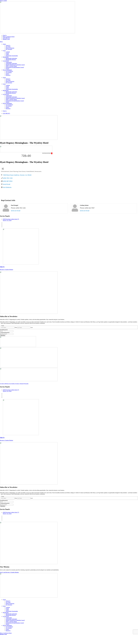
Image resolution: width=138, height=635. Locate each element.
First (16, 327)
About (4, 44)
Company (4, 332)
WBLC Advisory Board (11, 66)
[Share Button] (2, 168)
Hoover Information (7, 70)
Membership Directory (11, 59)
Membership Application (11, 58)
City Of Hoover (9, 71)
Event (4, 50)
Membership (6, 57)
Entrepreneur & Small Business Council (15, 67)
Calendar (8, 51)
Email (4, 329)
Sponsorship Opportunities (12, 55)
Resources (8, 75)
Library (7, 73)
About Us (8, 45)
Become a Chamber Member (6, 269)
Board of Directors (10, 48)
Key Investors (9, 49)
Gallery (7, 54)
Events (7, 53)
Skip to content (3, 0)
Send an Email (15, 211)
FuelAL (7, 68)
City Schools (9, 72)
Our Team (8, 46)
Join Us (2, 267)
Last (32, 327)
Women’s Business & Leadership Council (15, 64)
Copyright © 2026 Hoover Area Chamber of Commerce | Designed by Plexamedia (14, 383)
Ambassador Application (11, 63)
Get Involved (6, 60)
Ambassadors (9, 62)
